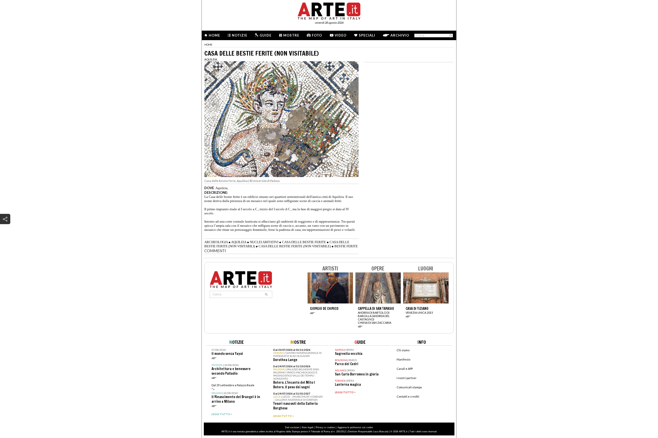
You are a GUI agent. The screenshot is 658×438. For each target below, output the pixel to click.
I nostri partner (407, 378)
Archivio (399, 35)
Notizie (239, 35)
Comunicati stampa (409, 387)
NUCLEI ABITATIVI (264, 242)
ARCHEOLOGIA (216, 242)
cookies (331, 427)
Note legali (307, 427)
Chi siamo (403, 350)
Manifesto (403, 359)
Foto (317, 35)
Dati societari (292, 427)
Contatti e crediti (408, 396)
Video (340, 35)
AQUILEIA (238, 242)
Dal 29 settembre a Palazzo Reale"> (236, 393)
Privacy (320, 427)
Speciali (367, 35)
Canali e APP (405, 368)
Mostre (291, 35)
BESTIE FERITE (346, 246)
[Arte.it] (329, 10)
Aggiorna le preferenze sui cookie (355, 427)
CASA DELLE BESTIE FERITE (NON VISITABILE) (295, 246)
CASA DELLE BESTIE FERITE (304, 242)
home (208, 44)
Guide (265, 35)
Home (214, 35)
